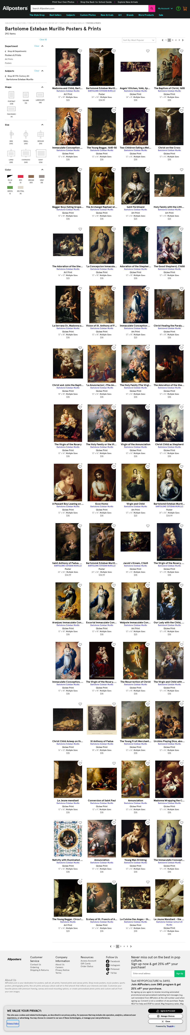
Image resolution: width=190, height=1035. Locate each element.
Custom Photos (88, 15)
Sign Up (179, 974)
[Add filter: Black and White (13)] (10, 176)
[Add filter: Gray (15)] (41, 176)
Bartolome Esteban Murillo (72, 23)
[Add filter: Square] (26, 94)
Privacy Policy (13, 1023)
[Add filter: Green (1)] (10, 187)
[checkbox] (11, 137)
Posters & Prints (94, 23)
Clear (36, 71)
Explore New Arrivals (128, 2)
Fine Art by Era (34, 23)
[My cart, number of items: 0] (185, 8)
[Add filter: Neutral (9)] (20, 187)
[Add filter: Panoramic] (11, 109)
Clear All (43, 40)
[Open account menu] (171, 8)
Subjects (9, 23)
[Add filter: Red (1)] (20, 176)
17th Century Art (51, 23)
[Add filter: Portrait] (11, 94)
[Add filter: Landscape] (40, 95)
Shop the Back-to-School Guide (96, 2)
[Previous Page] (162, 40)
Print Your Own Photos (63, 2)
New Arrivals (107, 15)
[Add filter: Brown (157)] (31, 176)
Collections (20, 23)
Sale (161, 15)
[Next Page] (182, 40)
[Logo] (15, 8)
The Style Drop (37, 15)
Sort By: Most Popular (133, 40)
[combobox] (89, 8)
